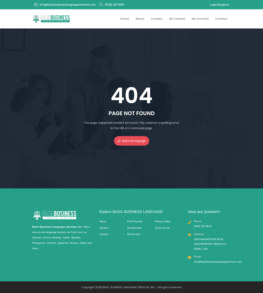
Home (124, 19)
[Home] (51, 18)
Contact (221, 19)
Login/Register (219, 4)
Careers (156, 19)
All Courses (177, 19)
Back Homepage (134, 141)
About (139, 19)
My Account (200, 19)
